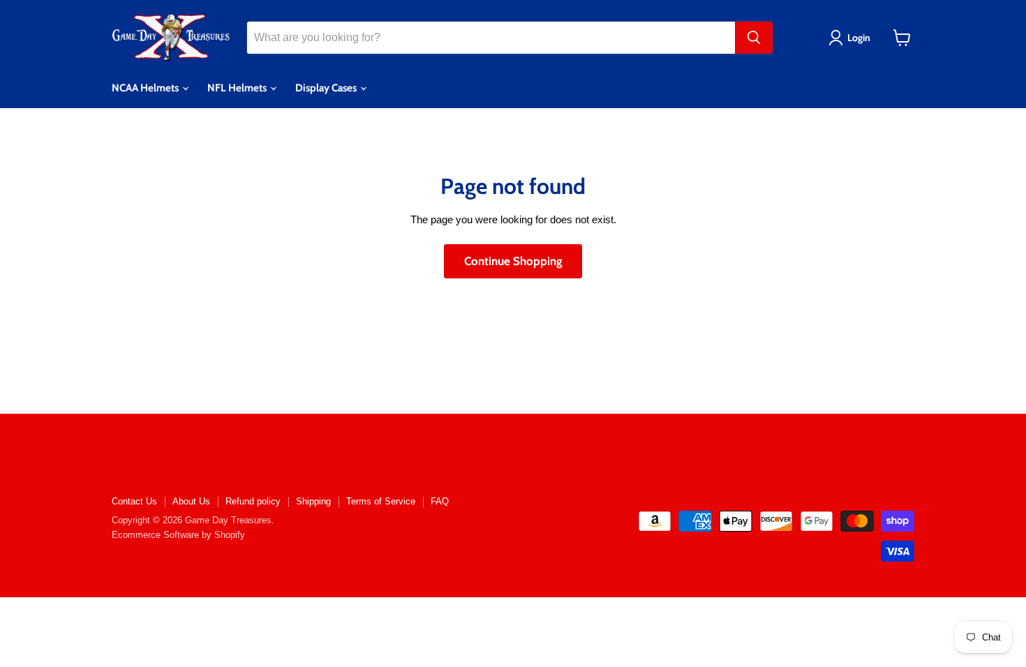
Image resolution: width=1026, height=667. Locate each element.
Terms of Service (380, 501)
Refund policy (253, 501)
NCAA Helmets (146, 88)
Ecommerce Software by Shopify (178, 535)
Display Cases (327, 88)
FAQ (440, 501)
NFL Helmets (238, 88)
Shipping (313, 501)
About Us (191, 501)
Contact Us (134, 501)
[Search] (754, 38)
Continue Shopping (513, 261)
